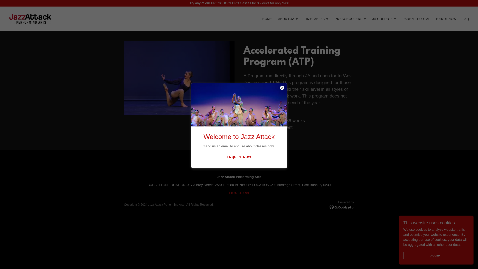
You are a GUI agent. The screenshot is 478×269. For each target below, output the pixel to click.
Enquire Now (239, 157)
